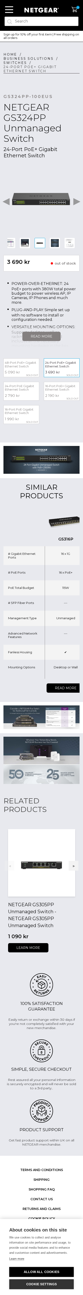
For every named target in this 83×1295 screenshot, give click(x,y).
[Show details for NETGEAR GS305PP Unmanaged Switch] (41, 863)
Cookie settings (41, 1284)
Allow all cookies (41, 1272)
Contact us (41, 1199)
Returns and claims (42, 1209)
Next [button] (77, 200)
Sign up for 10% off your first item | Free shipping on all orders (41, 36)
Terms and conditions (41, 1170)
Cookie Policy (41, 1218)
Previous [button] (6, 200)
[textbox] (41, 21)
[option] (41, 36)
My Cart (74, 10)
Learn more (28, 948)
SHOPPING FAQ (42, 1189)
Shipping (41, 1180)
